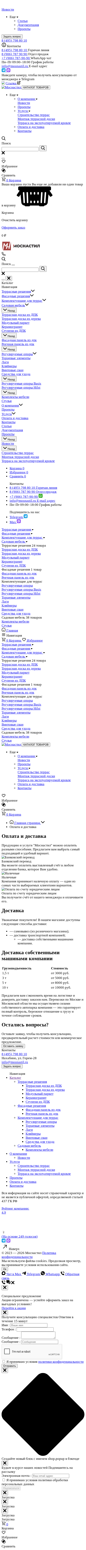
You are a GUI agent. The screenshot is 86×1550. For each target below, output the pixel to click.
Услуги (15, 1162)
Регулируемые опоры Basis (21, 589)
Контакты (16, 1186)
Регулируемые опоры (17, 585)
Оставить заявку (13, 1046)
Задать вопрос (12, 1066)
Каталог (15, 1078)
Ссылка (11, 83)
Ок (4, 1269)
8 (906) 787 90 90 (15, 54)
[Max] (8, 71)
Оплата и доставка (23, 1182)
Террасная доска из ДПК (20, 549)
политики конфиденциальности (61, 1362)
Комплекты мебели (15, 621)
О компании (18, 1154)
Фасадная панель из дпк (19, 573)
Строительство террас (34, 1166)
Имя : (6, 1325)
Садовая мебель (29, 1146)
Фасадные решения (32, 1106)
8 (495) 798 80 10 (14, 40)
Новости (24, 1158)
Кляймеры (9, 605)
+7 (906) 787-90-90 (16, 58)
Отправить (9, 1365)
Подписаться (11, 1488)
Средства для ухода (16, 613)
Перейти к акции (14, 1308)
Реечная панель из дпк (18, 577)
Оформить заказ (13, 227)
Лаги (5, 601)
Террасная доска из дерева (21, 553)
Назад (11, 310)
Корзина (13, 180)
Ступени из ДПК (14, 565)
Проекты (16, 1178)
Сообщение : (11, 1338)
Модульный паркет (15, 557)
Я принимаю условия (45, 1362)
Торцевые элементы (16, 597)
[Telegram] (4, 71)
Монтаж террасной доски (36, 1170)
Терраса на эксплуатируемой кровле (44, 1174)
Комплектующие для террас (38, 1118)
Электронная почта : (17, 1476)
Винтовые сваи (12, 609)
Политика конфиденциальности (29, 1255)
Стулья (7, 625)
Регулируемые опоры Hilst (21, 593)
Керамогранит (12, 561)
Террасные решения (32, 1082)
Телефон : (9, 1329)
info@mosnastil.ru (15, 66)
